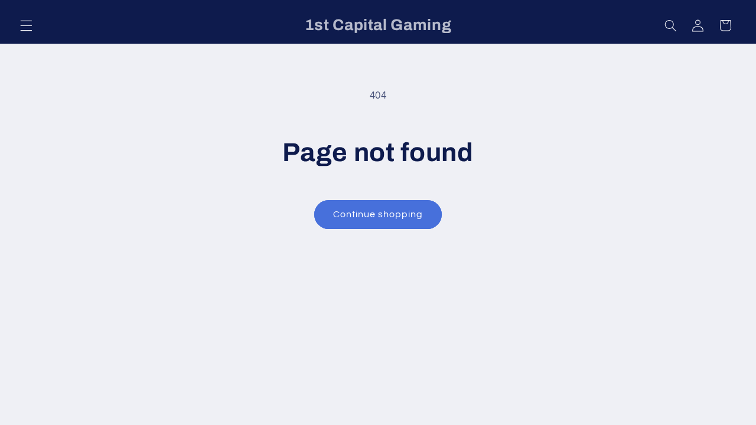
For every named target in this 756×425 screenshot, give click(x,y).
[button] (26, 25)
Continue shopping (378, 214)
